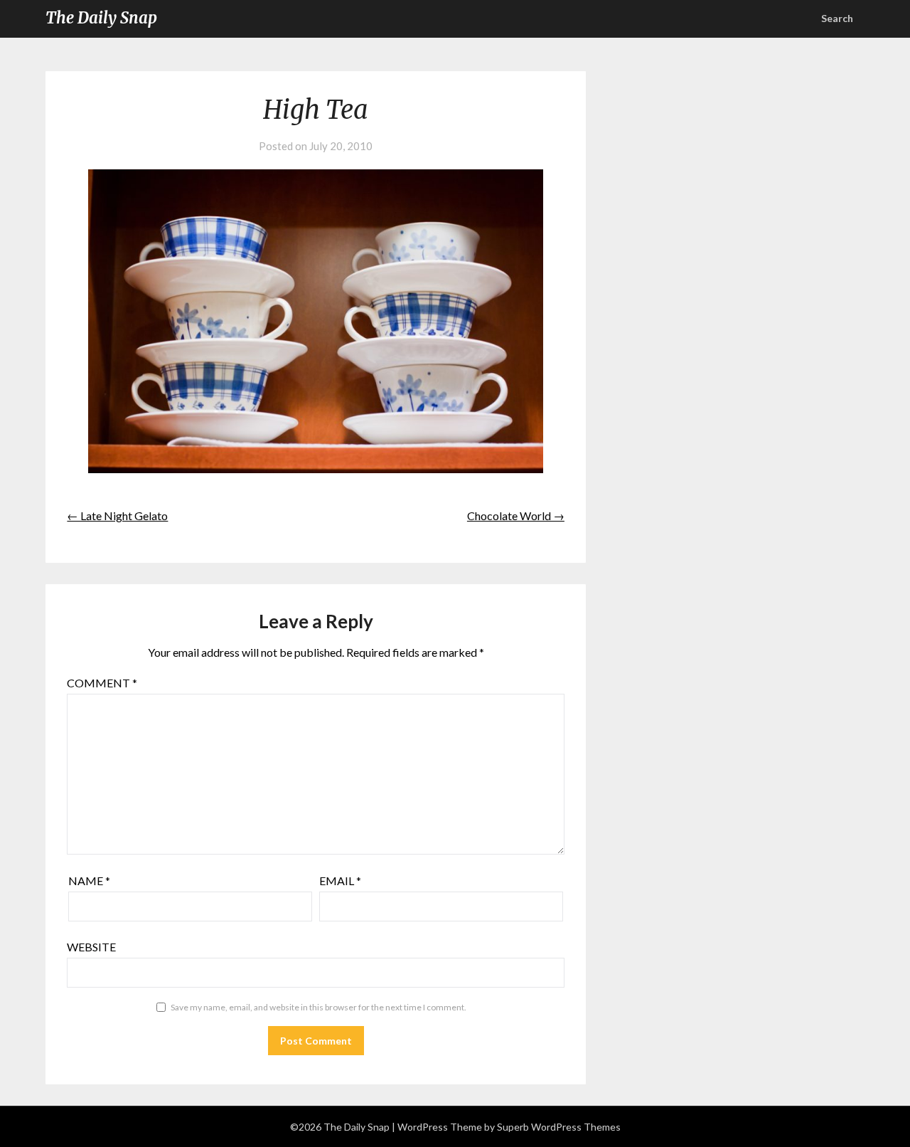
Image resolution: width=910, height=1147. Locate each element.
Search (837, 18)
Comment (102, 682)
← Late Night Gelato (117, 515)
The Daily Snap (101, 18)
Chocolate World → (515, 515)
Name (89, 880)
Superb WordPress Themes (559, 1127)
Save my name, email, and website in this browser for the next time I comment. (318, 1007)
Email (340, 880)
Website (91, 946)
